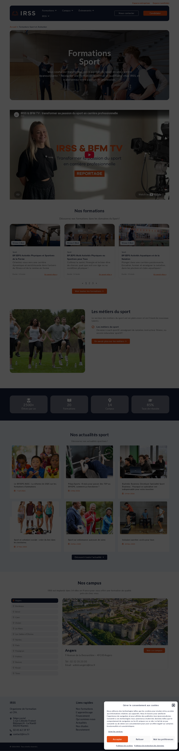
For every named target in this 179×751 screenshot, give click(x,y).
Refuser (140, 739)
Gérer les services (115, 731)
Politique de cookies (124, 746)
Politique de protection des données (149, 746)
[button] (173, 705)
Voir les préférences (163, 739)
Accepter (117, 739)
